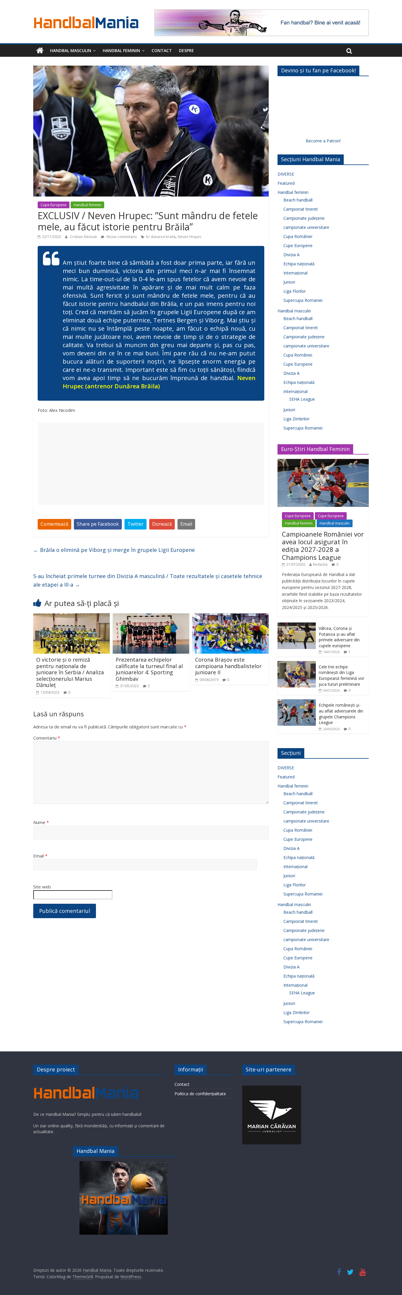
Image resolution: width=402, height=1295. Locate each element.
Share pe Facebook (98, 524)
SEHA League (302, 399)
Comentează (54, 524)
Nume (41, 822)
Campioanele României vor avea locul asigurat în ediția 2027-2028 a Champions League (323, 546)
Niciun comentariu (121, 236)
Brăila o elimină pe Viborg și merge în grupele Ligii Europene (114, 549)
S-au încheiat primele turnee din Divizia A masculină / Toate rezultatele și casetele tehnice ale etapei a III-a (147, 580)
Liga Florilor (294, 291)
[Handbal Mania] (39, 50)
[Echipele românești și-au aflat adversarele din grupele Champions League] (297, 702)
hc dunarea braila (160, 236)
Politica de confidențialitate (200, 1093)
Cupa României (297, 236)
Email (186, 524)
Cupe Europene (54, 204)
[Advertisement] (151, 463)
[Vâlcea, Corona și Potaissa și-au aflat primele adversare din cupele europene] (297, 625)
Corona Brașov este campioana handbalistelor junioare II (228, 666)
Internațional (295, 273)
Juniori (289, 282)
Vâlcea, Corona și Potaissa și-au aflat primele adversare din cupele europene (339, 636)
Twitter (135, 524)
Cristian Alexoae (84, 236)
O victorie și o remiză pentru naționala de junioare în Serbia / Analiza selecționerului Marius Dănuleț (70, 672)
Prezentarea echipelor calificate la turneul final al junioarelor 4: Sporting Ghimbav (149, 669)
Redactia (320, 564)
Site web (42, 887)
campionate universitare (306, 227)
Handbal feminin (121, 50)
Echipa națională (299, 264)
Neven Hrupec (190, 236)
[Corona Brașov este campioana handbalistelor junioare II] (230, 617)
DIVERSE (286, 174)
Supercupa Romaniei (303, 300)
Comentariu (46, 738)
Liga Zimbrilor (296, 419)
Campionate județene (304, 218)
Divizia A (291, 254)
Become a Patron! (323, 141)
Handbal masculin (70, 50)
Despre (186, 50)
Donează (162, 524)
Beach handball (298, 200)
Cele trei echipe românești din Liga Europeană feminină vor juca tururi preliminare (341, 675)
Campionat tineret (300, 209)
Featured (286, 183)
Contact (162, 50)
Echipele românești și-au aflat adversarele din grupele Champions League (341, 713)
